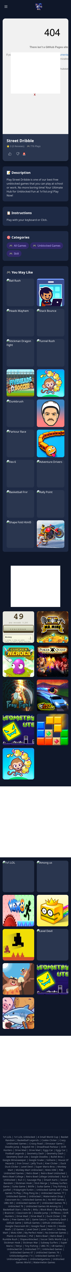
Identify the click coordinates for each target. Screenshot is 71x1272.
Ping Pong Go (31, 1193)
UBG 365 (8, 1202)
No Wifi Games (56, 1199)
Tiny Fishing (60, 1186)
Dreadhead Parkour (48, 1146)
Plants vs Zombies (17, 1236)
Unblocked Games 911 (47, 1255)
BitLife (26, 1209)
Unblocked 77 (32, 1249)
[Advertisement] (35, 73)
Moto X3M (51, 1169)
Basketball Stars (12, 1209)
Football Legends (15, 1153)
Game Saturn (39, 1219)
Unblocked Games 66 (37, 1206)
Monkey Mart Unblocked (29, 1169)
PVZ (31, 1236)
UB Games (57, 1245)
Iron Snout (23, 1163)
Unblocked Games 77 (53, 1193)
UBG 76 (45, 1245)
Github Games (32, 1222)
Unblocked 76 (15, 1206)
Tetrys (18, 1245)
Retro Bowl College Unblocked (43, 1176)
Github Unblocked (52, 1222)
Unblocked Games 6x (33, 1199)
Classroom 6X (23, 1212)
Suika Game (19, 1186)
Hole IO (52, 1226)
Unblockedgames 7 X (21, 1255)
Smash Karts (51, 1179)
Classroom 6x (12, 1199)
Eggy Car (48, 1150)
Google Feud (38, 1226)
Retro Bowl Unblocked (53, 1173)
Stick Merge (41, 1183)
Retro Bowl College (13, 1176)
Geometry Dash (36, 1153)
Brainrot (9, 1212)
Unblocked (35, 1196)
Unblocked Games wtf (48, 1189)
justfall (7, 1189)
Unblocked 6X (14, 1249)
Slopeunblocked (29, 1239)
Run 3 (21, 1179)
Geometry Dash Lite (17, 1156)
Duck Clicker (53, 1216)
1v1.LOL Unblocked (25, 1136)
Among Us (55, 1206)
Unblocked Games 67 (27, 1202)
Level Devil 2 (48, 1229)
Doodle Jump (12, 1146)
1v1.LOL (7, 1136)
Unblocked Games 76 (53, 1202)
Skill (14, 253)
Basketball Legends (28, 1140)
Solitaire (51, 1160)
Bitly (35, 1209)
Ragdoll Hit (28, 1146)
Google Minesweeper (15, 1160)
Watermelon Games (44, 1262)
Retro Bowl (32, 1173)
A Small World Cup (48, 1136)
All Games (17, 245)
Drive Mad (21, 1150)
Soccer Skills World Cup (53, 1239)
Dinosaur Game (54, 1143)
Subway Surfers (49, 1242)
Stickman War (30, 1242)
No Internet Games (55, 1232)
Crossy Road (36, 1143)
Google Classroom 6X (17, 1226)
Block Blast (46, 1209)
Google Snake (36, 1160)
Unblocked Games (46, 245)
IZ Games (19, 1229)
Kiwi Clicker (51, 1163)
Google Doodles (40, 1156)
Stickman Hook (24, 1183)
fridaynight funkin (24, 1189)
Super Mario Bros (45, 1166)
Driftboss (56, 1212)
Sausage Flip (34, 1179)
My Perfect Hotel (33, 1232)
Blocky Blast (61, 1209)
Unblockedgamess (17, 1259)
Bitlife (31, 1186)
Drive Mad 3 (37, 1216)
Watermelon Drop (53, 1196)
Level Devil (27, 1166)
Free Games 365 (20, 1219)
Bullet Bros (57, 1156)
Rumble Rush (10, 1239)
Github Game (14, 1222)
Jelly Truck (37, 1163)
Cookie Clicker (49, 1140)
